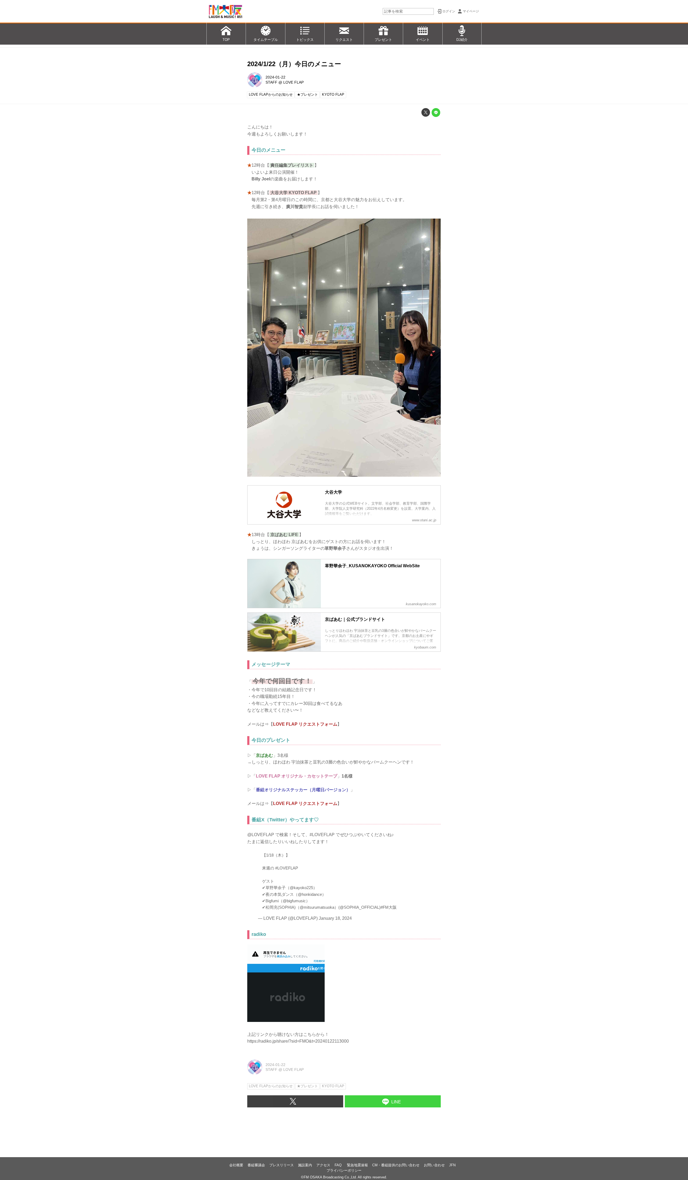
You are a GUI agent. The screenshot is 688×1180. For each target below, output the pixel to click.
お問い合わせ (434, 1165)
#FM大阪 (389, 907)
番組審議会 (256, 1165)
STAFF (271, 82)
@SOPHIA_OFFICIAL (359, 907)
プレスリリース (281, 1165)
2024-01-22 (275, 77)
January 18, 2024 (335, 918)
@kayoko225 (301, 887)
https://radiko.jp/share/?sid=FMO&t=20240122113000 (298, 1041)
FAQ (339, 1165)
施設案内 (305, 1165)
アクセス (323, 1165)
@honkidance (310, 894)
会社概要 (236, 1165)
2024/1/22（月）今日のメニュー (294, 63)
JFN (452, 1165)
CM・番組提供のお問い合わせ (396, 1165)
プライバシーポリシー (344, 1170)
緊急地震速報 (357, 1165)
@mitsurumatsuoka (317, 907)
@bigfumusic (294, 901)
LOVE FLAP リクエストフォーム (305, 724)
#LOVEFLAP (286, 868)
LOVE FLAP (293, 82)
